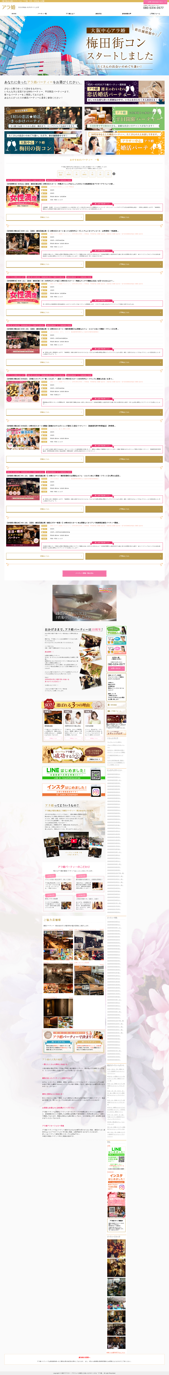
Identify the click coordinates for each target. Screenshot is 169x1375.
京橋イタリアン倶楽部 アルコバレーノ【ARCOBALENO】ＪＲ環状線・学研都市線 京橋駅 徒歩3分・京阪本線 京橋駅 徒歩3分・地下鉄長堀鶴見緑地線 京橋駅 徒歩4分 (96, 234)
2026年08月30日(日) (113, 789)
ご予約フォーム (155, 14)
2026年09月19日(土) (113, 855)
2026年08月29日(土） (114, 777)
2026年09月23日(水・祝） (115, 885)
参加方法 (99, 14)
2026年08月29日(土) (113, 774)
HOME (14, 14)
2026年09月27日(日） (114, 906)
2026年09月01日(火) (113, 792)
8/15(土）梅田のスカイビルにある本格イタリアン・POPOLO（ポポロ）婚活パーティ (116, 1109)
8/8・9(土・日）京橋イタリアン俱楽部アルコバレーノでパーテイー (116, 1134)
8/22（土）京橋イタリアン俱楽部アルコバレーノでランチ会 (116, 1086)
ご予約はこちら (124, 217)
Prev (4, 44)
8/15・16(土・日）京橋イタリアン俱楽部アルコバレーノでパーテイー (116, 1071)
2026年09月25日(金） (114, 891)
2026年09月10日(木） (114, 822)
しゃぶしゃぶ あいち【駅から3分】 (60, 428)
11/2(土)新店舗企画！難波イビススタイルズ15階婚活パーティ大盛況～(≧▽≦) (116, 762)
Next (164, 44)
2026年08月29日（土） (114, 780)
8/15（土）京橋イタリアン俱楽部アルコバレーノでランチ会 (116, 1102)
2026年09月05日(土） (114, 810)
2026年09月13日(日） (114, 837)
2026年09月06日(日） (114, 813)
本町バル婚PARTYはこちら (116, 1352)
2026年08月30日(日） (114, 783)
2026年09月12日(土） (114, 828)
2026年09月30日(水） (114, 912)
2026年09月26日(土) (113, 894)
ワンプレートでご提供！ (114, 742)
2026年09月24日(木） (114, 888)
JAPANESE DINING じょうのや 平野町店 (62, 187)
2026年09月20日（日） (114, 864)
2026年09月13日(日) (113, 834)
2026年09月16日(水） (114, 843)
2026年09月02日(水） (114, 795)
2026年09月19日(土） (114, 858)
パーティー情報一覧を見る (84, 573)
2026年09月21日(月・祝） (115, 876)
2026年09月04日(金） (114, 801)
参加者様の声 (126, 14)
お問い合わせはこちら (155, 2)
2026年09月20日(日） (114, 867)
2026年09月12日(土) (113, 831)
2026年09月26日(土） (114, 900)
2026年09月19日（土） (114, 852)
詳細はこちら (44, 217)
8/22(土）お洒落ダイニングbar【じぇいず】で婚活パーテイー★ (116, 1078)
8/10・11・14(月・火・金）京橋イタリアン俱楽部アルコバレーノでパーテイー (116, 1117)
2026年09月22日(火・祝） (115, 879)
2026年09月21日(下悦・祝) (115, 873)
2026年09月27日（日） (114, 903)
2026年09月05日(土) (113, 804)
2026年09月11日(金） (114, 825)
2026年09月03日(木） (114, 798)
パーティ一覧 (42, 14)
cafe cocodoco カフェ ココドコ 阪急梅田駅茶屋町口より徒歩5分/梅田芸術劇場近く (74, 332)
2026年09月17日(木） (114, 846)
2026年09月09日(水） (114, 819)
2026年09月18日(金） (114, 849)
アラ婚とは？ (70, 14)
